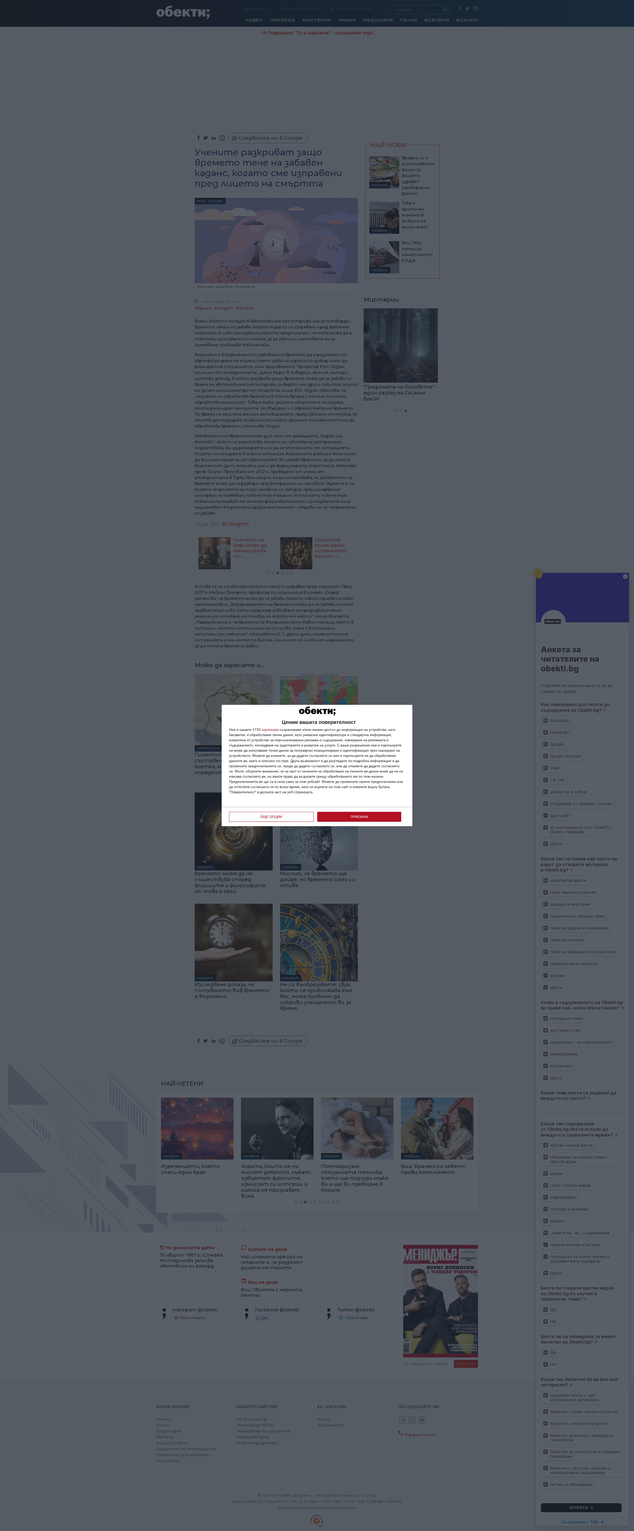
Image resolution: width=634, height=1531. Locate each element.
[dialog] (317, 765)
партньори (270, 729)
